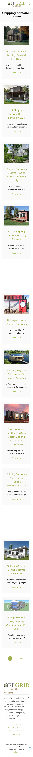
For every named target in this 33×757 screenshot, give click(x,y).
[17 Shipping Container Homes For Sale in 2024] (16, 94)
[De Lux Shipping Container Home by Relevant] (16, 216)
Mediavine (17, 752)
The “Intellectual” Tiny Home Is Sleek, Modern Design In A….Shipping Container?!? (16, 437)
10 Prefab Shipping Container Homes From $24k (16, 570)
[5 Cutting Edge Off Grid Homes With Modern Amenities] (16, 357)
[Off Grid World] (16, 4)
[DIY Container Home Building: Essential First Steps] (16, 35)
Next (21, 658)
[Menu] (3, 4)
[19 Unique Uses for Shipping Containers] (16, 304)
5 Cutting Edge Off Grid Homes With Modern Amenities (16, 374)
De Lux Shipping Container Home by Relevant (16, 235)
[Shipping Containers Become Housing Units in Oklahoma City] (16, 153)
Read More (16, 73)
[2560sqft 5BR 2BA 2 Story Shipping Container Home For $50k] (16, 605)
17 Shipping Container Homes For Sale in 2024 (16, 114)
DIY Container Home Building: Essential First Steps (16, 55)
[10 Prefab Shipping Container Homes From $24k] (16, 550)
